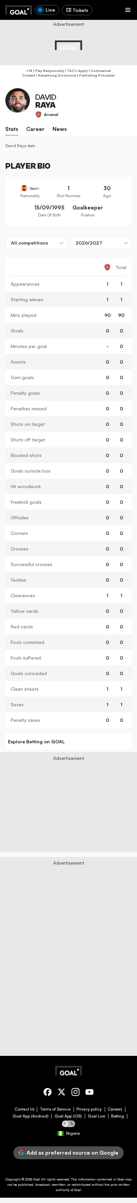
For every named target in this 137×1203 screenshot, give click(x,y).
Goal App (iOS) (68, 1116)
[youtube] (89, 1093)
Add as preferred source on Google (72, 1152)
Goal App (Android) (31, 1116)
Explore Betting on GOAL (36, 741)
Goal (36, 1179)
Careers (115, 1109)
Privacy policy (89, 1109)
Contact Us (24, 1109)
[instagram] (75, 1093)
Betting (117, 1116)
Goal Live (96, 1116)
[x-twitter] (61, 1093)
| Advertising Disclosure (55, 75)
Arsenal (51, 114)
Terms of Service (55, 1109)
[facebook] (47, 1093)
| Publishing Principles (95, 75)
